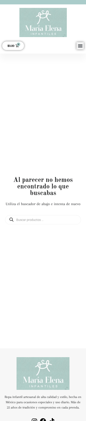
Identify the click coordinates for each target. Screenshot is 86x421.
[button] (80, 45)
